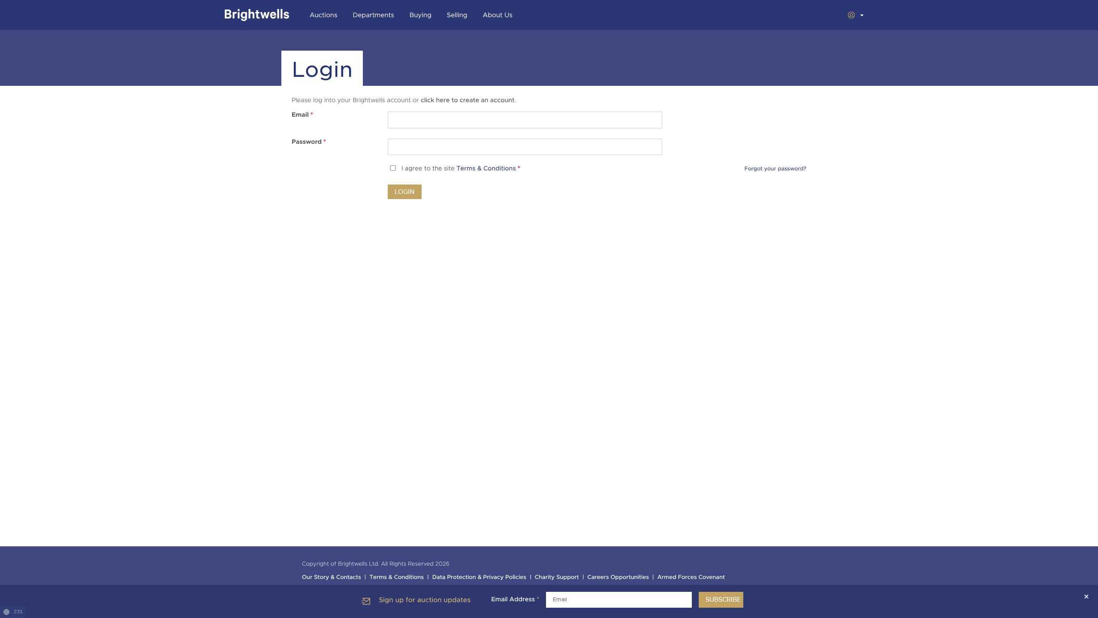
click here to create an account (468, 100)
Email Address (515, 599)
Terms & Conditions (486, 169)
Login (405, 192)
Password (309, 142)
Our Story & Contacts (331, 577)
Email (302, 115)
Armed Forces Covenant (691, 577)
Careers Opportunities (618, 577)
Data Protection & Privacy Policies (479, 577)
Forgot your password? (775, 168)
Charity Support (557, 577)
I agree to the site (460, 169)
